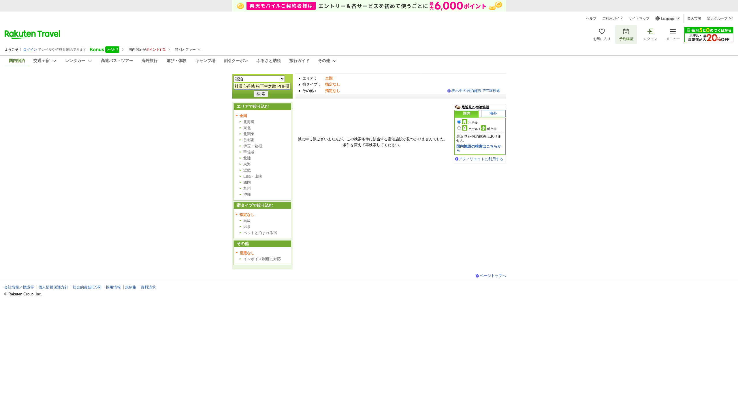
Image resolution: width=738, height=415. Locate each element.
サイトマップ (639, 18)
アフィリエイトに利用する (480, 159)
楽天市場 (694, 18)
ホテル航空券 (482, 129)
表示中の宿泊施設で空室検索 (475, 90)
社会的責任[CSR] (87, 287)
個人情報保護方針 (53, 287)
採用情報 (113, 287)
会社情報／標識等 (19, 287)
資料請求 (148, 287)
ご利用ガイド (612, 18)
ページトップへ (493, 275)
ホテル (473, 122)
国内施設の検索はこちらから (478, 148)
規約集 (130, 287)
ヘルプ (591, 18)
